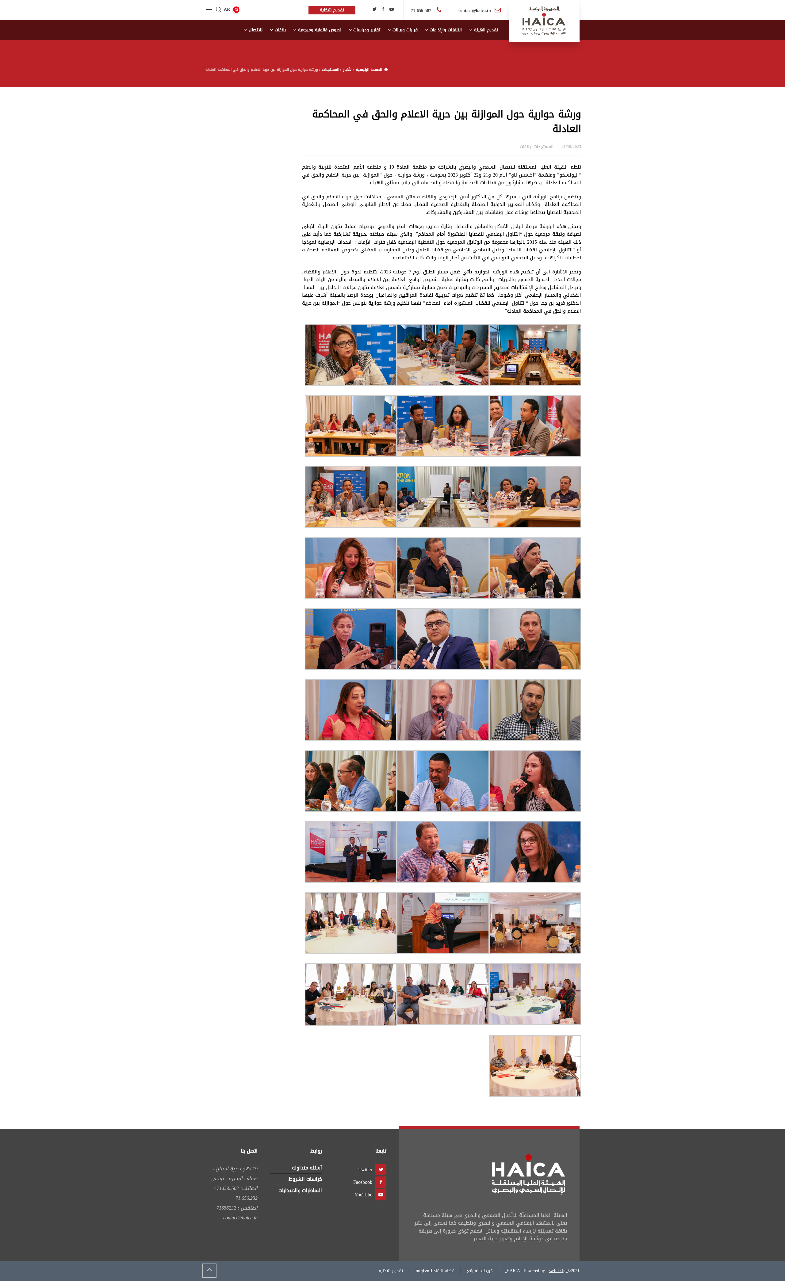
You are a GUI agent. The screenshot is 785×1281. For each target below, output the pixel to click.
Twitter (365, 1169)
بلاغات (525, 147)
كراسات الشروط (305, 1179)
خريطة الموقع (480, 1271)
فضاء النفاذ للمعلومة (434, 1271)
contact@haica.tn (474, 10)
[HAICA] (544, 21)
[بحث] (219, 10)
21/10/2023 (571, 147)
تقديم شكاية (391, 1271)
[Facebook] (383, 9)
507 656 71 (422, 10)
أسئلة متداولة (307, 1167)
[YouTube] (392, 9)
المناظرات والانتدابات (300, 1190)
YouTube (363, 1194)
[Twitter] (375, 9)
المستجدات (543, 147)
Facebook (362, 1182)
